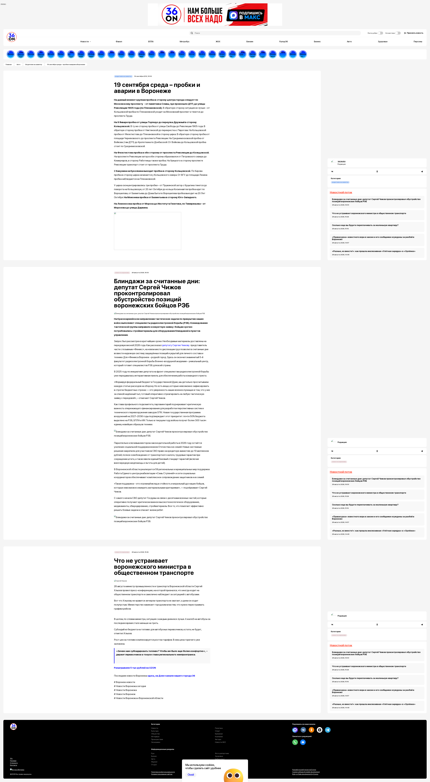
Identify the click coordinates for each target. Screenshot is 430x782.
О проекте (14, 763)
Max (295, 730)
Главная (9, 64)
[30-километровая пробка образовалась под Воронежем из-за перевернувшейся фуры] (61, 54)
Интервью (155, 736)
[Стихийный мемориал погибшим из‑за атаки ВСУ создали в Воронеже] (212, 54)
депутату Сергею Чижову (175, 345)
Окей (191, 774)
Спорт (217, 731)
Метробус (184, 41)
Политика (219, 728)
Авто (349, 41)
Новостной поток (341, 192)
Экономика (155, 742)
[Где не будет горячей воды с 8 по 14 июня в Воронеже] (283, 54)
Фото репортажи (222, 753)
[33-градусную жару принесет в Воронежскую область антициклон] (192, 54)
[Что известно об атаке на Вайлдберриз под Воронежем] (41, 54)
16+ (11, 758)
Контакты (13, 765)
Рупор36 (283, 41)
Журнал (154, 762)
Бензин (249, 41)
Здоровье (382, 41)
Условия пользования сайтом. (162, 774)
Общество (155, 734)
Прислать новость (415, 33)
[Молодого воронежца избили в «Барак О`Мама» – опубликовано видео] (111, 54)
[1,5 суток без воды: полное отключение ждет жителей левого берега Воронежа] (172, 54)
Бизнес (317, 41)
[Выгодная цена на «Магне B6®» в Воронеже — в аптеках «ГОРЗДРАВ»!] (31, 54)
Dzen (319, 730)
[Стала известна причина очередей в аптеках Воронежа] (21, 54)
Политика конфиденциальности (163, 772)
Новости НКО (220, 742)
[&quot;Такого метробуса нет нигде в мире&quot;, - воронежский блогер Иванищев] (11, 54)
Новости (84, 41)
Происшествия (157, 739)
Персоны (418, 41)
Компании (219, 736)
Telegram (328, 730)
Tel (295, 742)
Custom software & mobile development (306, 772)
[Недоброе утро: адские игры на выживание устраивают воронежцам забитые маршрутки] (263, 54)
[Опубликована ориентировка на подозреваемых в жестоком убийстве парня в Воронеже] (91, 54)
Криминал (219, 734)
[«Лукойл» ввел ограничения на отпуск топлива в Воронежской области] (232, 54)
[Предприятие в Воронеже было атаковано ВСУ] (242, 54)
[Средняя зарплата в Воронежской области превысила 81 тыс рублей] (293, 54)
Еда (152, 753)
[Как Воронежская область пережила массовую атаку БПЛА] (182, 54)
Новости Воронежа (122, 272)
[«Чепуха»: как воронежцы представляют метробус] (51, 54)
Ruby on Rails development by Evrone (305, 774)
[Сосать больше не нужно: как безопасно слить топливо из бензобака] (101, 54)
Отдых (154, 765)
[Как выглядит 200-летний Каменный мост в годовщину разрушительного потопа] (303, 54)
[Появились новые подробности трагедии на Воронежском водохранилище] (142, 54)
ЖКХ (218, 41)
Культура (154, 731)
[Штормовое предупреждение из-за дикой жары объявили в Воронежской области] (162, 54)
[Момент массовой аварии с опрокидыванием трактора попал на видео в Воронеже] (273, 54)
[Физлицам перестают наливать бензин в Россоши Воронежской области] (131, 54)
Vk (303, 730)
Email (303, 742)
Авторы (218, 739)
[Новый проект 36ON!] (71, 54)
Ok (311, 730)
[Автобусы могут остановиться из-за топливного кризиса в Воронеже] (202, 54)
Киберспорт (220, 759)
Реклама (13, 761)
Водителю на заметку (33, 64)
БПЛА (151, 41)
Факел (119, 41)
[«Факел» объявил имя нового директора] (252, 54)
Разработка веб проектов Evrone (304, 770)
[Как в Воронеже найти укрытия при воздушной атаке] (152, 54)
